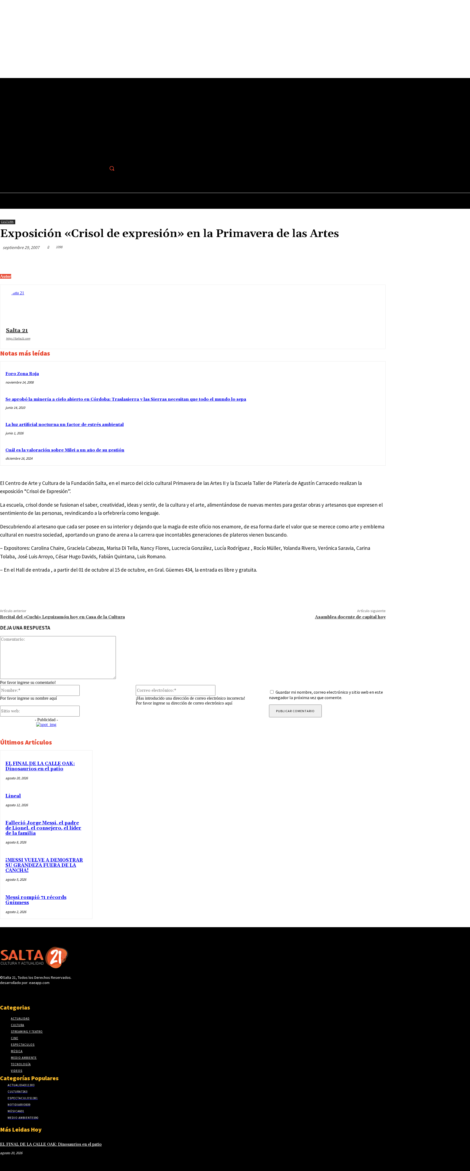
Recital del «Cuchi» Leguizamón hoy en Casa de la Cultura (62, 617)
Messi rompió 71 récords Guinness (35, 900)
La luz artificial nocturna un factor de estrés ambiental (64, 424)
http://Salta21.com (18, 338)
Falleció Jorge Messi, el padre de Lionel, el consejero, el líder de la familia (43, 828)
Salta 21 (17, 331)
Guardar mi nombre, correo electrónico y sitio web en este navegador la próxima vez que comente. (326, 694)
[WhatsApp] (357, 260)
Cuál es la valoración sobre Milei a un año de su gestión (64, 450)
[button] (111, 168)
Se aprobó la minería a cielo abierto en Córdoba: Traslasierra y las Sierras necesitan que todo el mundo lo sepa (125, 399)
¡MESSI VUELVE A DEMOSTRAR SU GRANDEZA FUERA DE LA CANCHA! (44, 865)
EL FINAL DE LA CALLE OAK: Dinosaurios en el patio (40, 766)
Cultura (7, 221)
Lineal (13, 796)
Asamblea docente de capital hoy (350, 617)
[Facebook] (100, 168)
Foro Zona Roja (22, 373)
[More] (376, 260)
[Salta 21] (22, 307)
